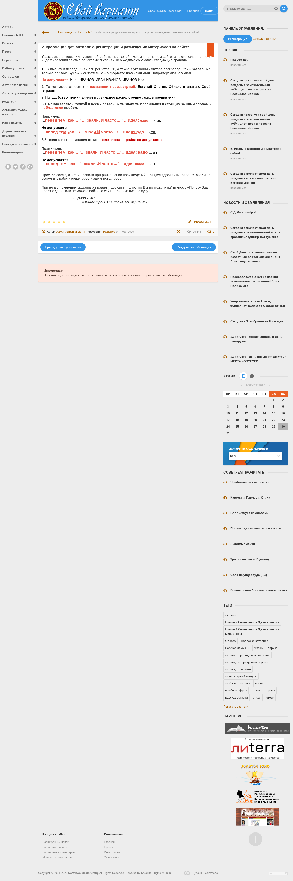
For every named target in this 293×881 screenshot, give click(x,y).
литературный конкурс (241, 676)
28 (264, 426)
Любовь (230, 615)
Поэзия (19, 43)
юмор (270, 697)
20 (255, 420)
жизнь (258, 648)
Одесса (230, 640)
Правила (193, 10)
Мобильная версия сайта (58, 857)
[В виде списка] (252, 376)
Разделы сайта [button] (53, 834)
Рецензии (19, 101)
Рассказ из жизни (237, 648)
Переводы (19, 60)
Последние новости (55, 847)
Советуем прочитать (19, 144)
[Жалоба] (179, 231)
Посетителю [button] (113, 834)
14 (264, 413)
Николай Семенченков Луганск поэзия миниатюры (252, 631)
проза (271, 690)
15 (273, 413)
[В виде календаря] (243, 376)
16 (283, 413)
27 (255, 426)
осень (259, 683)
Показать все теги (235, 706)
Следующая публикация (194, 247)
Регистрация (112, 852)
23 (283, 420)
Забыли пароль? (264, 38)
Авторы (8, 26)
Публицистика (19, 68)
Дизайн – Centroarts (205, 873)
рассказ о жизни (236, 697)
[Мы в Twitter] (15, 167)
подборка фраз (236, 690)
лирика (273, 648)
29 (273, 426)
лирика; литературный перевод (247, 662)
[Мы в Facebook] (23, 167)
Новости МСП (19, 35)
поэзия (256, 690)
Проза (19, 51)
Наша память (19, 122)
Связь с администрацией (165, 10)
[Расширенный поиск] (276, 8)
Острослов (19, 76)
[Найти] (284, 8)
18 (237, 420)
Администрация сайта (70, 231)
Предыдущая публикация (63, 247)
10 (228, 413)
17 (228, 420)
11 (237, 413)
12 (246, 413)
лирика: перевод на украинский (247, 655)
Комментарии (12, 152)
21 (264, 420)
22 (273, 420)
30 (283, 426)
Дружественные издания (19, 133)
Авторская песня (19, 85)
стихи (257, 697)
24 (228, 426)
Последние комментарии (58, 852)
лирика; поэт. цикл (238, 669)
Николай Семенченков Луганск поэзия (252, 622)
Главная (109, 842)
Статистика (111, 857)
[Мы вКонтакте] (8, 167)
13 (255, 413)
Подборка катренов (254, 640)
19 (246, 420)
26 (246, 426)
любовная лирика (237, 683)
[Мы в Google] (30, 167)
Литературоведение (19, 93)
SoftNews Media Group (83, 873)
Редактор (109, 231)
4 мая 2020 (127, 231)
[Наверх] (255, 839)
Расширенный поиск (55, 842)
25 (237, 426)
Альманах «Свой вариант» (19, 112)
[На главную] (45, 32)
